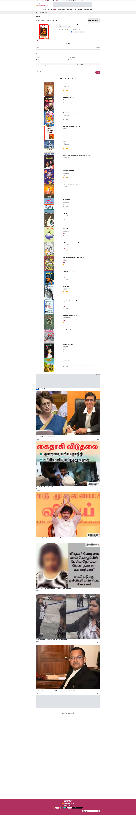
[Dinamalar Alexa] (64, 808)
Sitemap (53, 811)
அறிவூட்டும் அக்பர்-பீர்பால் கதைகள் (53, 778)
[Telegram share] (78, 32)
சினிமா (58, 0)
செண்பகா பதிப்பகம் (67, 739)
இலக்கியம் (38, 783)
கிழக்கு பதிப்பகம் (80, 782)
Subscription (75, 0)
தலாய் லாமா (65, 228)
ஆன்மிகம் (38, 737)
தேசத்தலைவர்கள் (66, 199)
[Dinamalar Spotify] (66, 808)
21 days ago (38, 490)
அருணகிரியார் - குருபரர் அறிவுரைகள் (40, 778)
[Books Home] (36, 12)
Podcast (49, 0)
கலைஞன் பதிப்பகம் (67, 215)
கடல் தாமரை (87, 0)
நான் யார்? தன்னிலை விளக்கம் (69, 83)
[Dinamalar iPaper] (57, 808)
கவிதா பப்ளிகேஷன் (67, 288)
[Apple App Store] (74, 808)
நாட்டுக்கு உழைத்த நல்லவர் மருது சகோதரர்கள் (73, 242)
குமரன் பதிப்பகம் (66, 360)
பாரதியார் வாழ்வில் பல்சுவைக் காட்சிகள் (71, 126)
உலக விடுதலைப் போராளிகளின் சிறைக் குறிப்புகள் (73, 257)
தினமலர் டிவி (44, 0)
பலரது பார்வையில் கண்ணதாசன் (70, 300)
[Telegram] (90, 811)
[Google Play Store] (80, 808)
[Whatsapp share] (76, 32)
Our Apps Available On (68, 805)
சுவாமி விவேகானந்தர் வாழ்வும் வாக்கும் (71, 184)
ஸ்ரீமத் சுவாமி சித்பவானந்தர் (95, 779)
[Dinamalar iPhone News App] (62, 808)
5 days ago (38, 541)
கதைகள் (92, 737)
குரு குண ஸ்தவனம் (40, 733)
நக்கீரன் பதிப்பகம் (56, 20)
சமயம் (65, 782)
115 (99, 642)
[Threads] (96, 811)
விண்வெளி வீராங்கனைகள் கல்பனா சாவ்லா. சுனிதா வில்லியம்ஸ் (77, 155)
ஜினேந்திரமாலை (66, 777)
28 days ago (38, 439)
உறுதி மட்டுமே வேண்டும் (79, 778)
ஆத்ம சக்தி (92, 777)
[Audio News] (68, 490)
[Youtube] (88, 811)
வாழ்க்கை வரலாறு (41, 12)
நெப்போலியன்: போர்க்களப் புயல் (69, 112)
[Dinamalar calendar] (60, 808)
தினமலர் (38, 0)
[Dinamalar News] (68, 413)
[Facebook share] (71, 32)
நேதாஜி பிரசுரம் (66, 346)
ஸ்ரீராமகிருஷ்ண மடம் (94, 780)
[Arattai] (97, 811)
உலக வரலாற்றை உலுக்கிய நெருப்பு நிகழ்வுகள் (66, 735)
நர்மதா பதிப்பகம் (66, 157)
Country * (38, 59)
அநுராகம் (65, 273)
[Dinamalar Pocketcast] (69, 808)
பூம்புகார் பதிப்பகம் (40, 782)
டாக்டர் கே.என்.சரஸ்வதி (67, 779)
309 (99, 490)
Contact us (45, 811)
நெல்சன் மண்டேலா (67, 358)
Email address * (71, 56)
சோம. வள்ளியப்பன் (80, 780)
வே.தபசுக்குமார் (80, 738)
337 (99, 439)
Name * (37, 56)
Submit (98, 72)
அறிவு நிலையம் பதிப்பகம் (67, 259)
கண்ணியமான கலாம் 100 (68, 97)
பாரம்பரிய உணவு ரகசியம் (52, 734)
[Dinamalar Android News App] (54, 808)
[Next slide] (69, 749)
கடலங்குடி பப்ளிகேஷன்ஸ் (68, 780)
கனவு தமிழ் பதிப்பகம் (94, 736)
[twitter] (84, 811)
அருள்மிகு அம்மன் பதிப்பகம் (41, 736)
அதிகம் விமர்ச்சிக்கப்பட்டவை (42, 388)
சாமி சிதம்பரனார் (39, 780)
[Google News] (94, 811)
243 (99, 541)
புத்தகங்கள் (69, 0)
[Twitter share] (74, 32)
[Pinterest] (92, 811)
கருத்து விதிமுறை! (39, 71)
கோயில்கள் (63, 0)
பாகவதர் (64, 141)
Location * (70, 59)
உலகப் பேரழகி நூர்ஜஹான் (68, 344)
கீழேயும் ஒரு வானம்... (95, 733)
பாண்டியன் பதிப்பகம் (81, 739)
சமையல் (51, 739)
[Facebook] (82, 811)
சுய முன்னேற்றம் (80, 783)
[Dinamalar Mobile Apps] (99, 811)
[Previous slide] (67, 749)
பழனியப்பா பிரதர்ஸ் (66, 244)
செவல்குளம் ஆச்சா (53, 780)
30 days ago (38, 693)
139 (99, 591)
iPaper (54, 0)
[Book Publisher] (63, 99)
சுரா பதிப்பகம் (66, 128)
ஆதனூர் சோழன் (48, 20)
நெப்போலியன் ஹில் (67, 329)
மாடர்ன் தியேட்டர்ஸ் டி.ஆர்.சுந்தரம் (70, 271)
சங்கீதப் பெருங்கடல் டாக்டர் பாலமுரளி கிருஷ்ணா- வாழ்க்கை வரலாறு (78, 213)
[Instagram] (86, 811)
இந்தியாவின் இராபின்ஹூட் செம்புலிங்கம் (79, 735)
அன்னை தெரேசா (66, 286)
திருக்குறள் (81, 0)
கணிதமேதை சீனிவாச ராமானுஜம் (70, 315)
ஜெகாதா (51, 736)
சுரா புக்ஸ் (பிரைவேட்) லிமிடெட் (68, 201)
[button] (63, 90)
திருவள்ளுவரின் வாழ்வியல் (68, 170)
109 (99, 693)
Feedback (50, 811)
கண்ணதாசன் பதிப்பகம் (67, 302)
